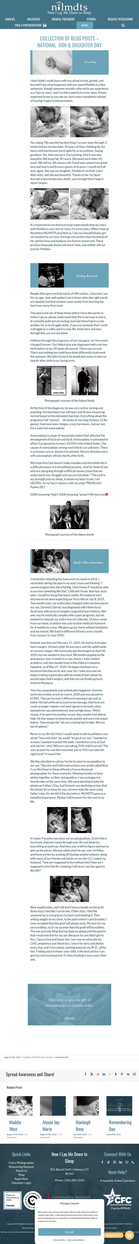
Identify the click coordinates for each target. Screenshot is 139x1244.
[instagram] (114, 1162)
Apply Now (21, 1179)
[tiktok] (108, 1162)
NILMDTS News (38, 1057)
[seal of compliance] (32, 1192)
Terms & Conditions (75, 1239)
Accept (69, 1231)
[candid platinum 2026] (12, 1193)
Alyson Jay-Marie (51, 1125)
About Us (21, 1170)
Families (26, 1057)
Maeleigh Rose (83, 1125)
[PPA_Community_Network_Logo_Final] (69, 1195)
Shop (21, 1174)
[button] (123, 25)
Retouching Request (21, 1167)
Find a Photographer (21, 1162)
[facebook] (102, 1162)
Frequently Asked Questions (117, 1180)
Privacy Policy (59, 1239)
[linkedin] (120, 1162)
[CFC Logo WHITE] (118, 1189)
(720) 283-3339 (74, 1180)
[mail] (126, 1162)
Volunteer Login (21, 1183)
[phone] (133, 1162)
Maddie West (15, 1125)
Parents (49, 1057)
